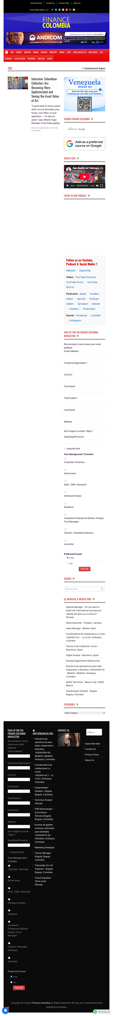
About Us (77, 3)
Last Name (69, 409)
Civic (69, 52)
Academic (69, 507)
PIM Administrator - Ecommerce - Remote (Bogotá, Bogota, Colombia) (44, 814)
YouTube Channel (85, 277)
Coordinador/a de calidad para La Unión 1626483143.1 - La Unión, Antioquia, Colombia (85, 637)
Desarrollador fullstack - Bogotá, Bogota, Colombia (81, 692)
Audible (94, 293)
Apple (83, 293)
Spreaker (83, 303)
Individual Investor (73, 495)
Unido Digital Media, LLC (38, 9)
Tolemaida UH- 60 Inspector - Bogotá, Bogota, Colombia (44, 869)
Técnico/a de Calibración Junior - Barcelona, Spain (82, 648)
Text (70, 563)
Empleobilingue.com (43, 733)
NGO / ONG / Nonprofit (75, 484)
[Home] (7, 52)
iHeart (69, 298)
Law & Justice (19, 58)
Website (70, 270)
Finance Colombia (41, 1002)
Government (70, 473)
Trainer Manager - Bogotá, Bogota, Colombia (43, 856)
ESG (101, 52)
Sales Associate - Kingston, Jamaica (84, 622)
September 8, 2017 (47, 128)
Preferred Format (73, 554)
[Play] (67, 185)
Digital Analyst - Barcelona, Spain (82, 655)
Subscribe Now (36, 3)
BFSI (12, 52)
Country (68, 374)
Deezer (96, 303)
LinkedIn (96, 315)
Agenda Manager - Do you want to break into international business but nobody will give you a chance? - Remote (83, 612)
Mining (35, 52)
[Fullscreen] (101, 185)
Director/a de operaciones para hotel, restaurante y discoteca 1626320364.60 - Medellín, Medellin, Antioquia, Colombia (85, 671)
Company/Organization (75, 362)
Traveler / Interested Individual (78, 532)
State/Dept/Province (74, 436)
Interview (31, 58)
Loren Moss (36, 130)
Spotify (81, 298)
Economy (8, 58)
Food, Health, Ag (79, 52)
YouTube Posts (74, 282)
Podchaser (89, 308)
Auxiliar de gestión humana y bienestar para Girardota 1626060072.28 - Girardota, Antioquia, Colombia (45, 833)
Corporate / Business (74, 462)
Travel (61, 52)
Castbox (74, 308)
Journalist (68, 544)
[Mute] (97, 185)
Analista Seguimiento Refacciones (83, 660)
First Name (70, 386)
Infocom (27, 52)
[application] (84, 176)
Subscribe (85, 270)
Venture (44, 52)
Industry (53, 52)
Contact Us (50, 3)
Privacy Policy (64, 3)
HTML (71, 558)
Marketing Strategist (44, 847)
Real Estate (93, 52)
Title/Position (71, 398)
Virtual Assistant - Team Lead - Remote (43, 881)
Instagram (75, 320)
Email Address (71, 351)
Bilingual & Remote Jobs (79, 599)
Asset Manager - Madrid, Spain (81, 628)
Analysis (41, 58)
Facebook (81, 315)
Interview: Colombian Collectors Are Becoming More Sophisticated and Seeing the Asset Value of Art (45, 89)
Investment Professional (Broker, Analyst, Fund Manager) (84, 519)
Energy (19, 52)
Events (50, 58)
